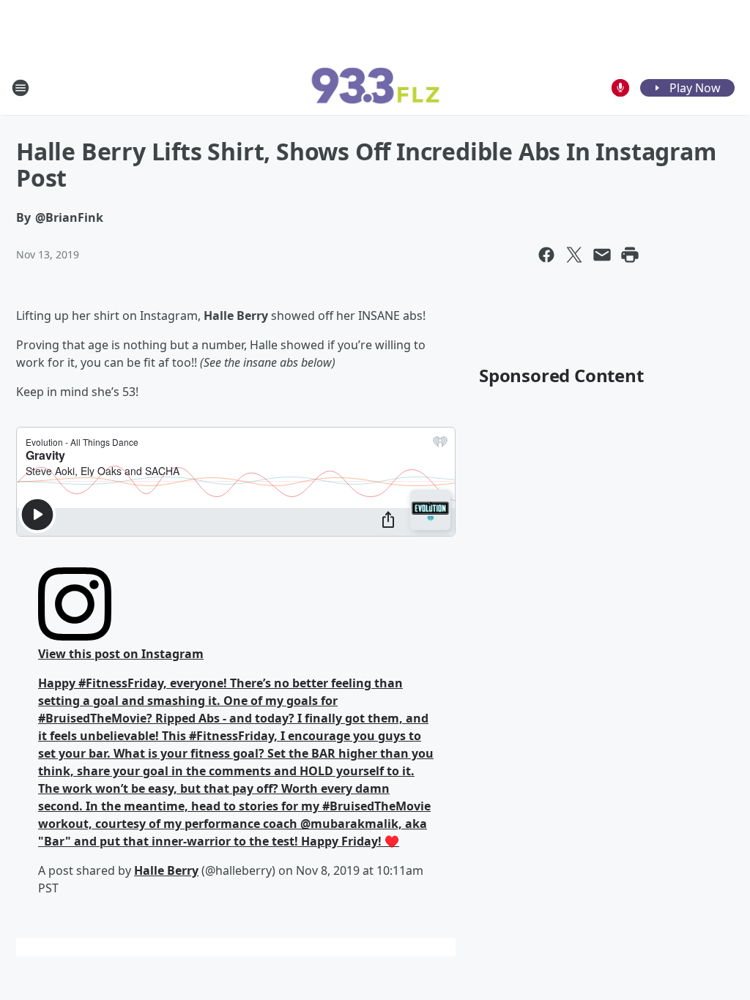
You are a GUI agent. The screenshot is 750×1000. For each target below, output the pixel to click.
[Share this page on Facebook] (546, 255)
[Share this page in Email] (602, 255)
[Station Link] (375, 88)
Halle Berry (166, 870)
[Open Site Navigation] (20, 88)
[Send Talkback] (620, 88)
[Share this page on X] (574, 255)
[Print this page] (630, 255)
